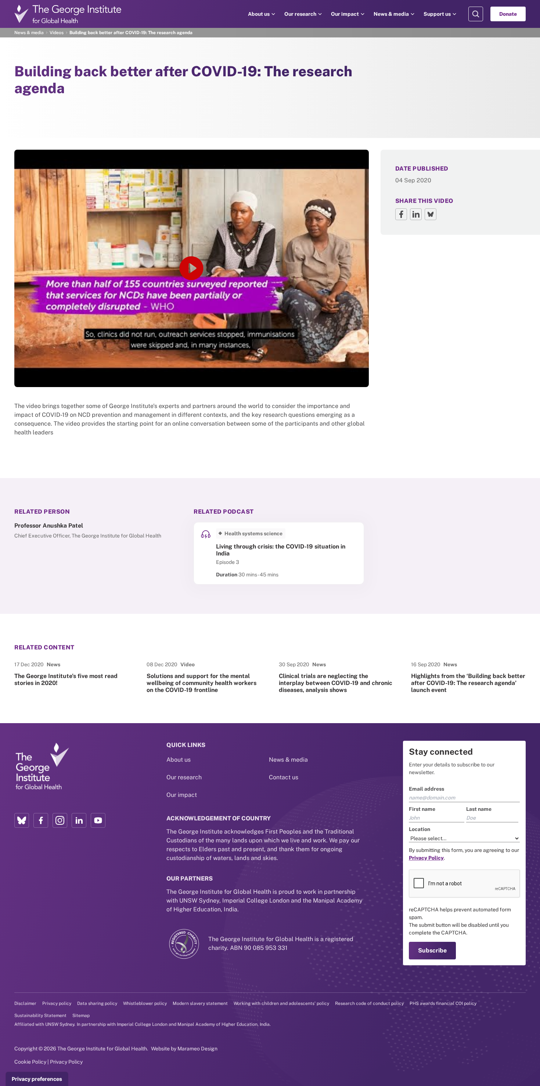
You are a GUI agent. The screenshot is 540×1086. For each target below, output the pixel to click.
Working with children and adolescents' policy (281, 1003)
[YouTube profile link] (98, 820)
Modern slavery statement (200, 1003)
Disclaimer (25, 1003)
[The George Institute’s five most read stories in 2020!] (72, 677)
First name (422, 809)
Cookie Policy (30, 1062)
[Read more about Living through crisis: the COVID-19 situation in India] (279, 553)
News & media (391, 14)
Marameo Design (197, 1049)
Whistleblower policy (145, 1003)
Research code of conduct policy (369, 1003)
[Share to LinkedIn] (416, 214)
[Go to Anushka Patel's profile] (99, 530)
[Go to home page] (68, 14)
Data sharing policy (97, 1003)
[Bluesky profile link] (21, 820)
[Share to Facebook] (401, 214)
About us (259, 14)
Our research (300, 14)
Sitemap (81, 1015)
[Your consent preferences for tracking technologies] (37, 1079)
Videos (57, 32)
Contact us (283, 777)
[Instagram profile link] (60, 820)
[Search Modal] (475, 14)
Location (419, 829)
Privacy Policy (66, 1062)
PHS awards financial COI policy (443, 1003)
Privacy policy (56, 1003)
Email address (426, 789)
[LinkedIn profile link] (79, 820)
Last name (479, 809)
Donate (508, 14)
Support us (437, 14)
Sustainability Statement (40, 1015)
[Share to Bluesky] (430, 214)
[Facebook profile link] (40, 820)
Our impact (345, 14)
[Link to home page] (41, 767)
